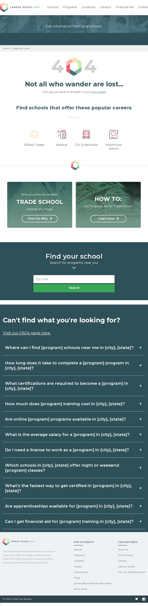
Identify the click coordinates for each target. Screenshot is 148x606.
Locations (88, 7)
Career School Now (20, 7)
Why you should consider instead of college (39, 202)
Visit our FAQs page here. (27, 333)
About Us (123, 549)
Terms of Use (80, 589)
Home (6, 48)
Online (143, 7)
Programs (70, 7)
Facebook (143, 599)
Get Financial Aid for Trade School (108, 202)
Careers (105, 7)
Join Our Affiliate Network (131, 572)
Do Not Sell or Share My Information (93, 583)
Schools (52, 7)
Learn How (106, 218)
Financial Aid (125, 7)
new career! (99, 92)
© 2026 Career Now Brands (17, 599)
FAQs (77, 577)
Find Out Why (38, 218)
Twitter (136, 599)
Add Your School (126, 566)
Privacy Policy (125, 555)
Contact (122, 560)
